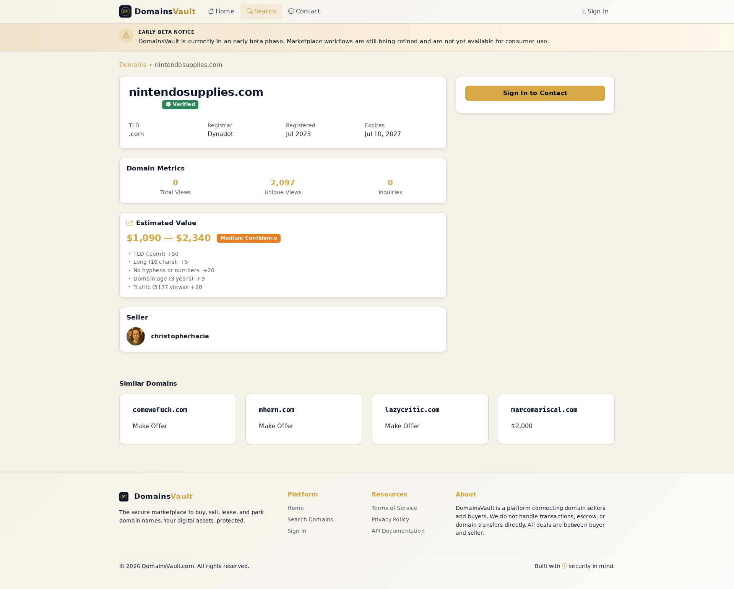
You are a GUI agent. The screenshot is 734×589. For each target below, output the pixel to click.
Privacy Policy (390, 519)
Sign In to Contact (535, 93)
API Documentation (398, 531)
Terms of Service (395, 508)
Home (225, 11)
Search (265, 11)
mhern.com (276, 410)
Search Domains (310, 519)
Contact (308, 11)
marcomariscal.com (544, 410)
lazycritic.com (412, 410)
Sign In (598, 11)
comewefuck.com (160, 410)
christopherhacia (180, 336)
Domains (132, 64)
